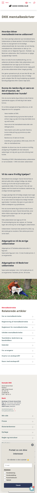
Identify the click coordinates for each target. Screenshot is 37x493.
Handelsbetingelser (7, 409)
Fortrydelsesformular (8, 411)
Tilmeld (18, 485)
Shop (30, 2)
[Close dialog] (32, 445)
